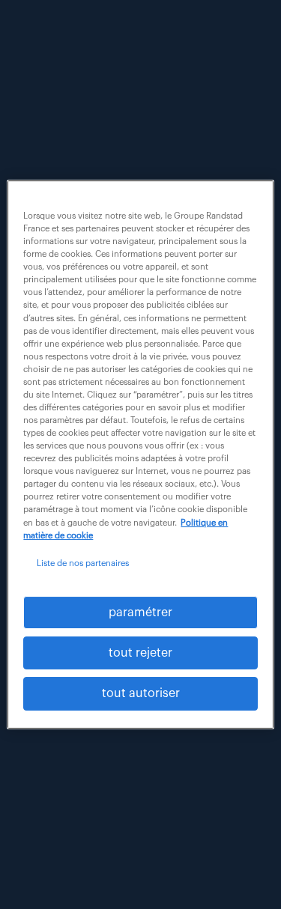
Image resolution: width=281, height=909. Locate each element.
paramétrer (140, 612)
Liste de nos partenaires (83, 563)
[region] (140, 454)
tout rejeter (140, 653)
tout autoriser (141, 694)
